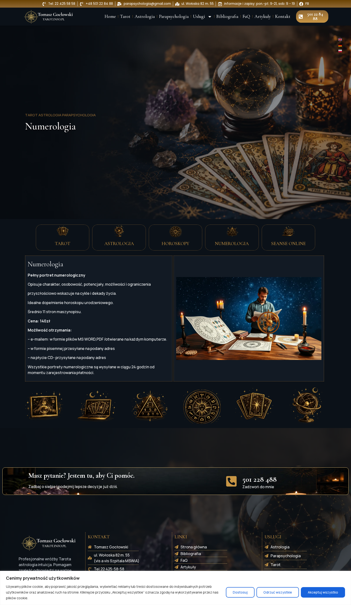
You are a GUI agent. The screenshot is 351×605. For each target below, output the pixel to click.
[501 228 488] (231, 481)
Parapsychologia (174, 16)
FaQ (246, 16)
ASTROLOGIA (119, 243)
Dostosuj (240, 592)
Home (110, 16)
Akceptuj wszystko (323, 592)
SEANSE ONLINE (288, 243)
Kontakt (282, 16)
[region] (175, 588)
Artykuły (263, 16)
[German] (340, 45)
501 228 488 (259, 479)
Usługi (199, 16)
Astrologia (145, 16)
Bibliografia (227, 16)
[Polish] (340, 50)
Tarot (125, 16)
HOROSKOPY (175, 243)
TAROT (62, 243)
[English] (340, 39)
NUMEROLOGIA (232, 243)
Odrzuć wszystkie (277, 592)
